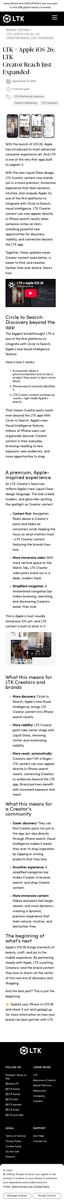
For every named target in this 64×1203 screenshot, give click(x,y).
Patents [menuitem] (10, 1157)
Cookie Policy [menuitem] (13, 1146)
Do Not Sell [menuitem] (12, 1151)
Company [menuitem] (39, 1096)
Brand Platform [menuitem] (42, 1085)
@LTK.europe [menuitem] (14, 1104)
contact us (44, 1009)
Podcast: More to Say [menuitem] (16, 1077)
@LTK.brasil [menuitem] (12, 1110)
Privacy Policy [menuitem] (13, 1141)
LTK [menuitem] (35, 1075)
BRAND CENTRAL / (19, 30)
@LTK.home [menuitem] (13, 1089)
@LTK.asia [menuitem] (12, 1099)
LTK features (49, 103)
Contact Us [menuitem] (40, 1141)
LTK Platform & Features (29, 96)
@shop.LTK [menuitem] (12, 1084)
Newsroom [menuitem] (39, 1091)
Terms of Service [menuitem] (16, 1136)
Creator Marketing (25, 103)
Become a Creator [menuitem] (44, 1080)
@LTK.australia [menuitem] (15, 1115)
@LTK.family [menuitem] (13, 1094)
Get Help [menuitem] (38, 1136)
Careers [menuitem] (38, 1101)
